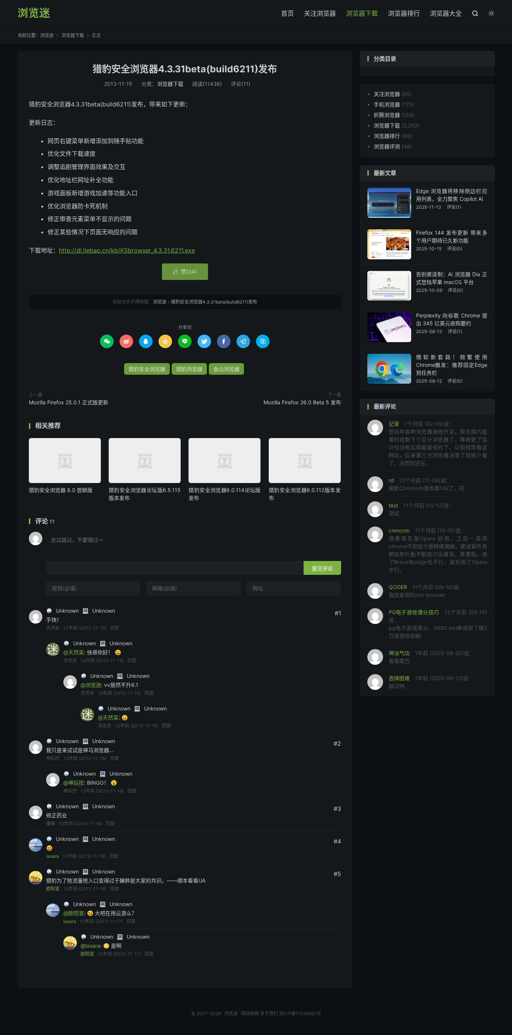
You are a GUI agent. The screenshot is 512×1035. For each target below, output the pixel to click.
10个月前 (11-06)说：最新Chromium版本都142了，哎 (426, 484)
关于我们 (269, 1013)
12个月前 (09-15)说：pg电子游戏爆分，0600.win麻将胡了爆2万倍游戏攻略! (438, 624)
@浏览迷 (91, 685)
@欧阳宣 (73, 913)
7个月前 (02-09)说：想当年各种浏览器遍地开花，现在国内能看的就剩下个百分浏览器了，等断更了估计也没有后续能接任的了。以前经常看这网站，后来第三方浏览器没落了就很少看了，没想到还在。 (438, 443)
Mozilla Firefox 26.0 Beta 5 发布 (302, 402)
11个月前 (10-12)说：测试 (421, 509)
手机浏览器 (387, 104)
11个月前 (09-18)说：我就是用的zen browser (426, 591)
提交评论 (322, 568)
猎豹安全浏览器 (147, 369)
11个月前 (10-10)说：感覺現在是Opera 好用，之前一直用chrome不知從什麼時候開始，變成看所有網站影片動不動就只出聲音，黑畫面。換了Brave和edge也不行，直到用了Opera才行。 (438, 550)
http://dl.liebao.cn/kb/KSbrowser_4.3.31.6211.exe (127, 250)
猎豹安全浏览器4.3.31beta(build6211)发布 (185, 69)
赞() (185, 271)
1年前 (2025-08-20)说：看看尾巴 (431, 657)
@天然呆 (73, 652)
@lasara (90, 945)
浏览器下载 (362, 13)
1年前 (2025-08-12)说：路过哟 (431, 682)
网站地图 (250, 1013)
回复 (114, 628)
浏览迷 (34, 13)
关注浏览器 (320, 13)
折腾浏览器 (387, 115)
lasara (52, 856)
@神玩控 (73, 782)
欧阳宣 (53, 888)
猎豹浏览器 (189, 369)
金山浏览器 (226, 369)
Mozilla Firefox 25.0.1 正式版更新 (68, 402)
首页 (287, 13)
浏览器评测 (387, 146)
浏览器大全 (446, 13)
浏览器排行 (404, 13)
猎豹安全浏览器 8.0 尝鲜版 (61, 490)
